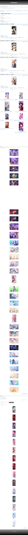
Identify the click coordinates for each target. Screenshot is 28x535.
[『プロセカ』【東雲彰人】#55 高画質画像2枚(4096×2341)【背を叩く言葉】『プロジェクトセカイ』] (14, 212)
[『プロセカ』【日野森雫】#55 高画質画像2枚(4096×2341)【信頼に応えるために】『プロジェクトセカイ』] (14, 326)
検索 (11, 402)
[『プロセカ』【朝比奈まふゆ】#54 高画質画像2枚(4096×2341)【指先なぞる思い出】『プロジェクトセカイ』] (14, 354)
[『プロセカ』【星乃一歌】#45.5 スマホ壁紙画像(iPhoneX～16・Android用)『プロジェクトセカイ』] (14, 515)
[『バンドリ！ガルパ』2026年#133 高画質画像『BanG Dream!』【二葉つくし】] (14, 288)
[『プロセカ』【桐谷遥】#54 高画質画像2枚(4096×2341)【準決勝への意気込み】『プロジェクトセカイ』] (14, 271)
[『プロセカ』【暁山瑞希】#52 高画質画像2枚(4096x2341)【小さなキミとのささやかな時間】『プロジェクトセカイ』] (14, 340)
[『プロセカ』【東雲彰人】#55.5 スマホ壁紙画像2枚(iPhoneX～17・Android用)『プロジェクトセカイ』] (14, 458)
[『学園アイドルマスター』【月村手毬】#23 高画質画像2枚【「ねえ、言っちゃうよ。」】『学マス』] (14, 279)
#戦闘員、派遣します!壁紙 (7, 8)
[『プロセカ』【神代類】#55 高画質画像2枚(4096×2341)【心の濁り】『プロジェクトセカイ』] (14, 310)
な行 (5, 398)
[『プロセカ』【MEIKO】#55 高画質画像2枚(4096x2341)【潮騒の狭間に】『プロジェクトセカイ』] (14, 218)
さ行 (3, 398)
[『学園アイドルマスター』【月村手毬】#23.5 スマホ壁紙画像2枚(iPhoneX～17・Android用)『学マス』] (14, 450)
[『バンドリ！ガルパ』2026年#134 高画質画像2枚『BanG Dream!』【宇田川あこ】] (14, 226)
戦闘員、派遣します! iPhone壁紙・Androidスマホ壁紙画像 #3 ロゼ (8, 40)
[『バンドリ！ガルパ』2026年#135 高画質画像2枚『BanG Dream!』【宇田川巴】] (14, 235)
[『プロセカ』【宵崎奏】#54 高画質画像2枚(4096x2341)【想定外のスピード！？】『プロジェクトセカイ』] (14, 368)
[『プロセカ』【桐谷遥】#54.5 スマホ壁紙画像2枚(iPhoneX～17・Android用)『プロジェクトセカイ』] (14, 507)
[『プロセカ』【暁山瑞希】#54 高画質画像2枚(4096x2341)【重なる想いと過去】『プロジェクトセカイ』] (14, 257)
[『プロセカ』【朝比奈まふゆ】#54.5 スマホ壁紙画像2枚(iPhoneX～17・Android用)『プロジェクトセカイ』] (14, 491)
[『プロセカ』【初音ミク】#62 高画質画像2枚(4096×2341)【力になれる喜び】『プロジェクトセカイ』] (14, 303)
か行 (2, 398)
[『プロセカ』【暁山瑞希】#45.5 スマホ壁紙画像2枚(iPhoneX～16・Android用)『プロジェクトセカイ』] (14, 523)
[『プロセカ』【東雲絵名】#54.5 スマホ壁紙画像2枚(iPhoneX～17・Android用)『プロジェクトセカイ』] (14, 425)
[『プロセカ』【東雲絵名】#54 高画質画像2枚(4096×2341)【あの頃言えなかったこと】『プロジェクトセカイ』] (14, 169)
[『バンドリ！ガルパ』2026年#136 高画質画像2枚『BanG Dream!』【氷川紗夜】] (14, 161)
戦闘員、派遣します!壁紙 (3, 52)
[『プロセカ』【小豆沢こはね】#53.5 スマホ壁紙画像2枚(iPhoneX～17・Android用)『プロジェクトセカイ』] (14, 466)
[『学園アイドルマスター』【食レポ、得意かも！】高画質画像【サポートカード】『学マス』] (14, 333)
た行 (4, 398)
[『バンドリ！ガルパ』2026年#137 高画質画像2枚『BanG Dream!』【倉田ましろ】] (14, 152)
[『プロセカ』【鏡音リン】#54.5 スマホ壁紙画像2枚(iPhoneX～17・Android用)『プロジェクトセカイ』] (14, 499)
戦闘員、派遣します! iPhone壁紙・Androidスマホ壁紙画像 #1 (7, 74)
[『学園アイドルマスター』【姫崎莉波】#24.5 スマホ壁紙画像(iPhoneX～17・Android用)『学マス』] (14, 442)
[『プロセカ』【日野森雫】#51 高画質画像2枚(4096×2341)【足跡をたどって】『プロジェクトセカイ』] (14, 296)
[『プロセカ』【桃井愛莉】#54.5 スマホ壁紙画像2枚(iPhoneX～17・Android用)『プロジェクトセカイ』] (14, 434)
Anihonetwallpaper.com (14, 2)
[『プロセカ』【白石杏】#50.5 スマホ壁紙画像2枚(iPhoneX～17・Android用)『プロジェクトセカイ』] (14, 417)
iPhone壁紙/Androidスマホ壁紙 (4, 36)
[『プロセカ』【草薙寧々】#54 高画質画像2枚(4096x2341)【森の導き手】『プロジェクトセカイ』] (14, 176)
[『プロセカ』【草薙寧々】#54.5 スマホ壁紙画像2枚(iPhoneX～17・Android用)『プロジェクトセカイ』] (14, 409)
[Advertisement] (14, 139)
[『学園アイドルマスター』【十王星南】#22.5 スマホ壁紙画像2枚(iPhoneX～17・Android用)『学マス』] (14, 474)
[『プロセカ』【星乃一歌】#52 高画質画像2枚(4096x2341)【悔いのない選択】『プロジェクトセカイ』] (14, 361)
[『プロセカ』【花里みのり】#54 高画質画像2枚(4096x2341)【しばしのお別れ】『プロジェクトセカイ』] (14, 250)
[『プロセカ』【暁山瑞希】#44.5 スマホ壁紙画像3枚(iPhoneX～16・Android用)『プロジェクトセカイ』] (14, 483)
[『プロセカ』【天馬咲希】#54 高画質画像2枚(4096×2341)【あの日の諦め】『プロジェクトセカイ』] (14, 375)
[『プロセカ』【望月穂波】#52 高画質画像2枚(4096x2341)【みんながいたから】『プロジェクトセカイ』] (14, 389)
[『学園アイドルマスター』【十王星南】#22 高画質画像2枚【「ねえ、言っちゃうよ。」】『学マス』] (14, 318)
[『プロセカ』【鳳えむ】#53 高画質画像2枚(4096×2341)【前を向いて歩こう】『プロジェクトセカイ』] (14, 382)
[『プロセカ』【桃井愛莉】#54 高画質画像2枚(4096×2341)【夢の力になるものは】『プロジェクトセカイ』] (14, 183)
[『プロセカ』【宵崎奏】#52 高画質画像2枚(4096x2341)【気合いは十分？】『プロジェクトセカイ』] (14, 243)
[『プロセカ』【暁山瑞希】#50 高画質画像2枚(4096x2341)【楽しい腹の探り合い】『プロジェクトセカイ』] (14, 264)
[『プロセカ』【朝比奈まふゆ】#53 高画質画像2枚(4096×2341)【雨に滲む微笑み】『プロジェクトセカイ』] (14, 347)
